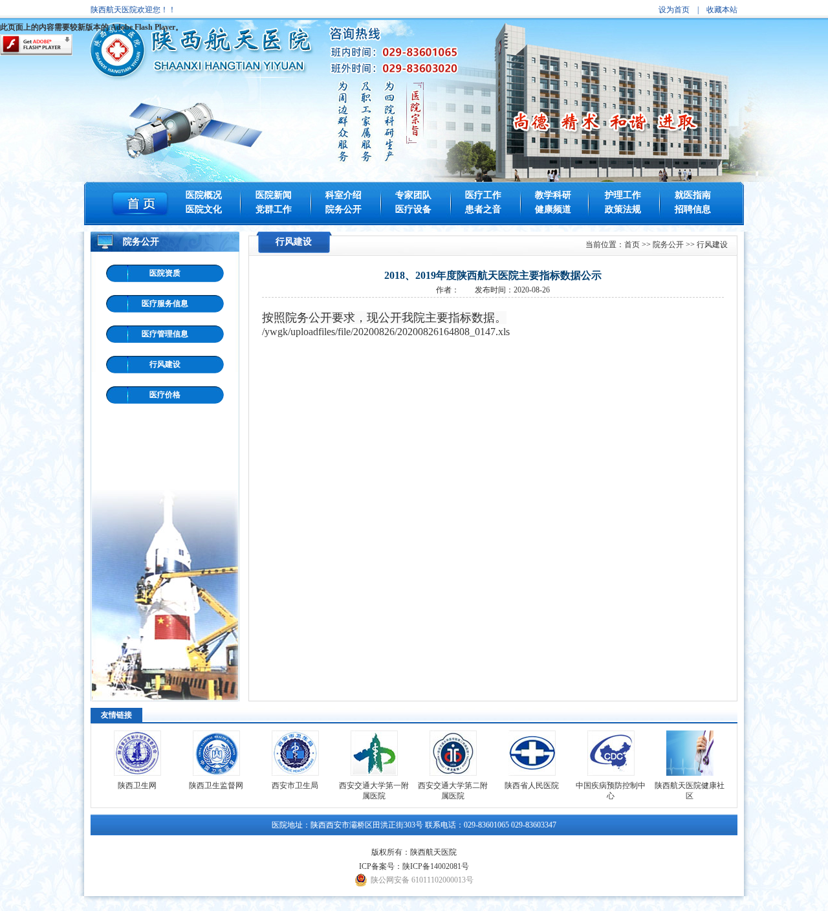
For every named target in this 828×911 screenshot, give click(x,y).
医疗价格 (164, 394)
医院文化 (204, 209)
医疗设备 (413, 209)
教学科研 (553, 195)
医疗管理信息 (165, 333)
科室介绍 (343, 195)
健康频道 (553, 209)
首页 (632, 244)
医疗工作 (483, 195)
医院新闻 (274, 195)
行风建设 (164, 364)
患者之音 (483, 209)
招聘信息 (693, 209)
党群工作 (274, 209)
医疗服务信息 (165, 303)
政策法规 (623, 209)
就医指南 (693, 195)
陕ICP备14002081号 (435, 866)
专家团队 (413, 195)
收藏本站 (721, 9)
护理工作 (623, 195)
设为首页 (674, 9)
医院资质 (164, 273)
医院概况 (204, 195)
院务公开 (343, 209)
